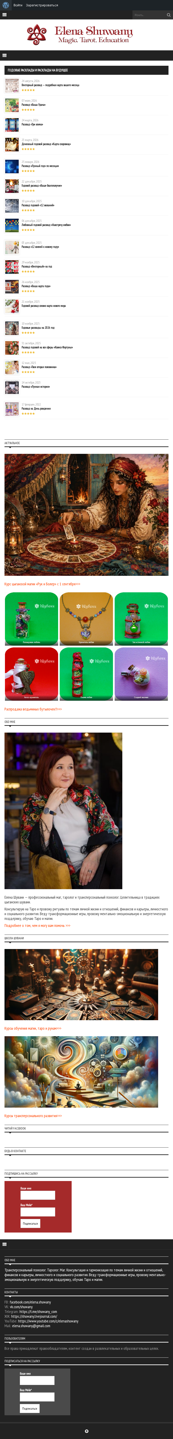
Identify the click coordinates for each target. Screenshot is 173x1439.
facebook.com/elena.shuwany (30, 1302)
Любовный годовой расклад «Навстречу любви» (46, 225)
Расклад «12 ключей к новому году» (40, 247)
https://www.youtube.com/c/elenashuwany (48, 1321)
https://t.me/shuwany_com (38, 1311)
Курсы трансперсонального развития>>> (33, 1115)
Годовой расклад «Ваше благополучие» (42, 185)
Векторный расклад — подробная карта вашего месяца (50, 85)
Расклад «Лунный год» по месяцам (40, 166)
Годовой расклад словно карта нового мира (44, 306)
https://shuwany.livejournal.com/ (34, 1316)
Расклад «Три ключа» (32, 124)
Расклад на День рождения (36, 408)
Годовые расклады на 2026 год (38, 328)
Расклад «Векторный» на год (37, 266)
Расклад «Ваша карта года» (36, 286)
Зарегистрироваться (42, 5)
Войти (18, 5)
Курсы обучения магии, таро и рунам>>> (33, 1028)
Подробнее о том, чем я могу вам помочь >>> (37, 925)
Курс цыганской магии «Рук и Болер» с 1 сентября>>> (42, 583)
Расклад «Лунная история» (36, 387)
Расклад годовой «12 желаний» (38, 205)
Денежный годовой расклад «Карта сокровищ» (46, 144)
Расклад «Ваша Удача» (34, 105)
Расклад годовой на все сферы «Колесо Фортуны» (47, 347)
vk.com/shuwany (21, 1306)
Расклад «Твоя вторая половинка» (39, 367)
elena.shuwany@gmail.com (31, 1325)
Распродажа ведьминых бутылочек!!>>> (33, 709)
